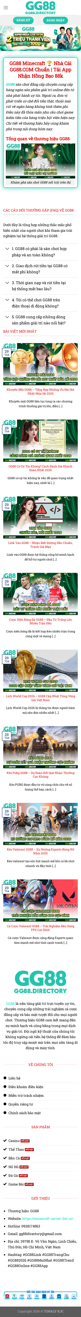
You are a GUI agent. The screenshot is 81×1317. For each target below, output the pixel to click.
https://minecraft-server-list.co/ (47, 1218)
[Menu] (5, 7)
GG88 (10, 1003)
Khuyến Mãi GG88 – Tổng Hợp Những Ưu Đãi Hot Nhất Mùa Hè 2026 (40, 391)
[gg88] (40, 7)
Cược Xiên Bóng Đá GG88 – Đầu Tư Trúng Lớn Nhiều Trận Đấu (40, 621)
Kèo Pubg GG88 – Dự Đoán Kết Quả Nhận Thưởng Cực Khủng (41, 775)
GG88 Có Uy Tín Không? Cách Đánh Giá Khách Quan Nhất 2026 (40, 468)
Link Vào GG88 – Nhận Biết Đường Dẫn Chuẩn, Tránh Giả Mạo (40, 545)
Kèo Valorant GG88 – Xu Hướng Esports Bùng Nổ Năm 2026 (40, 851)
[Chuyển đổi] (7, 249)
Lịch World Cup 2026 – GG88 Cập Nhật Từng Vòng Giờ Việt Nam (40, 698)
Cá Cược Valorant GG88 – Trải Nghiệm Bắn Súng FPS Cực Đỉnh (40, 928)
